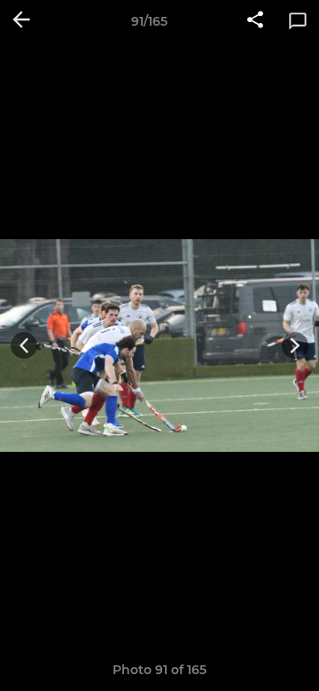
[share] (255, 21)
